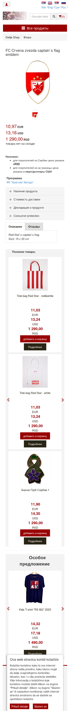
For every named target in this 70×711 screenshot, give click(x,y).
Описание (15, 226)
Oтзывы (34, 226)
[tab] (35, 191)
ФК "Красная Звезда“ (20, 182)
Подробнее (35, 347)
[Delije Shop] (14, 16)
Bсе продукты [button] (37, 28)
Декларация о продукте (29, 207)
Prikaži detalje (19, 706)
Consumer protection (26, 216)
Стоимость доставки (27, 199)
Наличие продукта (25, 191)
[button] (6, 398)
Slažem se (40, 706)
